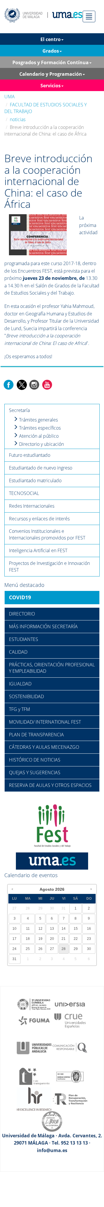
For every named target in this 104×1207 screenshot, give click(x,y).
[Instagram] (34, 384)
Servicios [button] (50, 85)
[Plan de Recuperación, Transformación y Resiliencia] (70, 1098)
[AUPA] (34, 1047)
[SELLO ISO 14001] (70, 1076)
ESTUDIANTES (23, 639)
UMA (9, 96)
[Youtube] (47, 384)
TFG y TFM (19, 709)
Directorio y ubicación (41, 444)
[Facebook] (8, 384)
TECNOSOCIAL (24, 493)
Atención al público (38, 436)
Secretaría (19, 410)
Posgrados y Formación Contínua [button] (50, 62)
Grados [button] (50, 51)
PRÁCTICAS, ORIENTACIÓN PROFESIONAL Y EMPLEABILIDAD (52, 667)
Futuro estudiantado (29, 455)
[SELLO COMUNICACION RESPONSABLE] (70, 1047)
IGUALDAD (20, 684)
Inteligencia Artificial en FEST (38, 550)
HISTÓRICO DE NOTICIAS (34, 760)
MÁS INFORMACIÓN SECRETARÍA (43, 626)
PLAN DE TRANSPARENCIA (36, 734)
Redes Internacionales (31, 506)
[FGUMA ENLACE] (34, 1020)
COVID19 (20, 597)
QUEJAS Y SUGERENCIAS (34, 772)
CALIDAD (18, 652)
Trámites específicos (39, 428)
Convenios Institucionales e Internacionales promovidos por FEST (47, 534)
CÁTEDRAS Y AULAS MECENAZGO (44, 747)
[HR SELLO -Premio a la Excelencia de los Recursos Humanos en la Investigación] (34, 1098)
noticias (17, 119)
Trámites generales (38, 420)
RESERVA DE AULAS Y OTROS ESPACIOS (50, 785)
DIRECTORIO (22, 614)
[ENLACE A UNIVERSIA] (70, 1004)
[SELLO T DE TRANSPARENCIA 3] (34, 1076)
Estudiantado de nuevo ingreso (40, 468)
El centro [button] (50, 39)
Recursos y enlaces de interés (39, 518)
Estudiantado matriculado (35, 480)
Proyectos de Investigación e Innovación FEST (49, 566)
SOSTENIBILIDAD (26, 696)
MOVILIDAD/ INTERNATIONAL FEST (45, 722)
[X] (21, 384)
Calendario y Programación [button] (50, 74)
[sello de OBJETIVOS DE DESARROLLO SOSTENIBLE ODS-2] (34, 1004)
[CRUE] (70, 1020)
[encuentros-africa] (38, 234)
